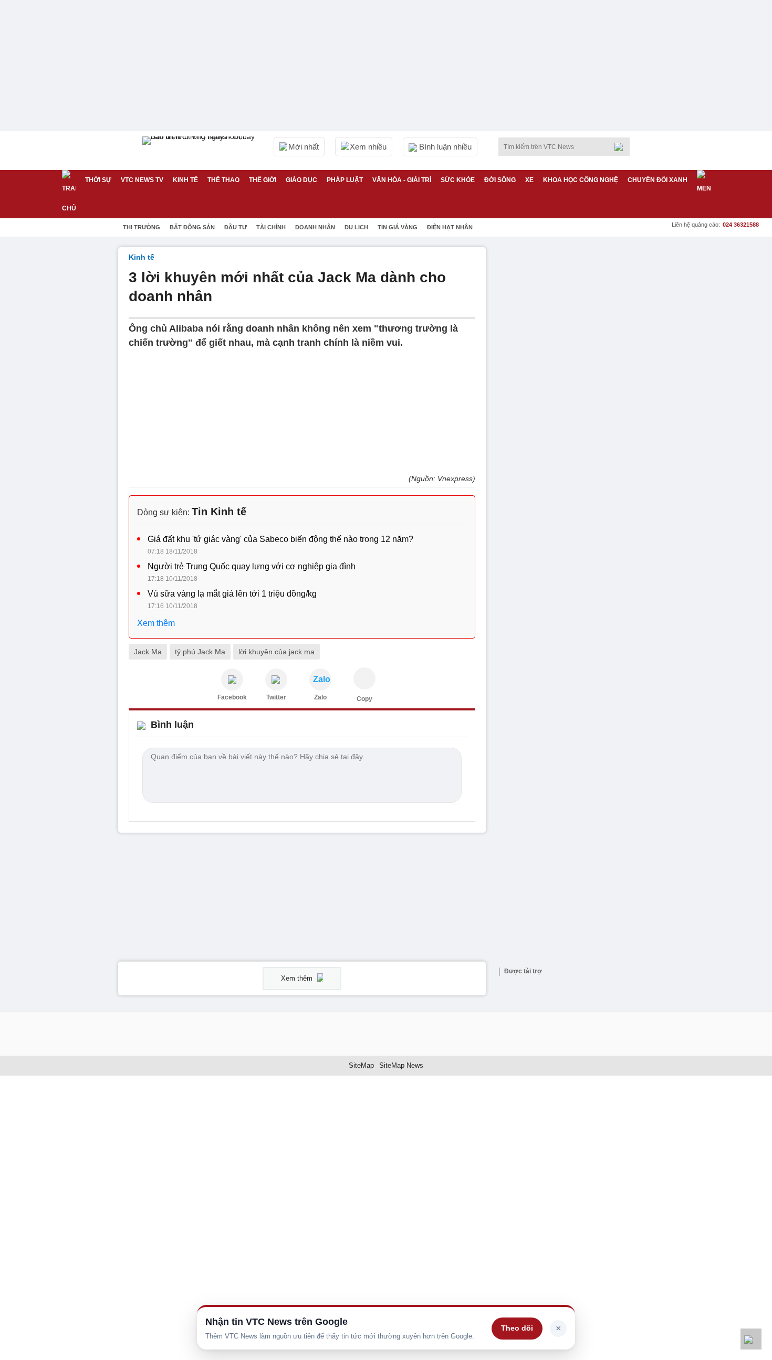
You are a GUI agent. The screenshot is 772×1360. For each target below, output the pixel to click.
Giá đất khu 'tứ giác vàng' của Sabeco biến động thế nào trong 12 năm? (280, 539)
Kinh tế (185, 180)
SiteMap (361, 1065)
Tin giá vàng (398, 227)
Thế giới (262, 180)
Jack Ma (148, 651)
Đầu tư (235, 227)
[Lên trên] (750, 1339)
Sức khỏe (458, 180)
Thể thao (223, 180)
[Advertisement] (575, 404)
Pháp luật (345, 180)
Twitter (276, 697)
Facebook (232, 697)
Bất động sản (192, 227)
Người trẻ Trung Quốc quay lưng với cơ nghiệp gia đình (252, 566)
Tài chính (271, 227)
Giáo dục (301, 180)
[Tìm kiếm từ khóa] (622, 147)
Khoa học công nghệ (580, 180)
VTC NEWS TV (142, 180)
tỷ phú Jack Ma (200, 651)
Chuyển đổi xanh (657, 180)
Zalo (320, 697)
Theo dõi (517, 1328)
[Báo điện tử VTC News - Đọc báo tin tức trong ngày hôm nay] (200, 150)
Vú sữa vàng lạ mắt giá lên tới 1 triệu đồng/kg (232, 593)
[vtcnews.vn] (232, 679)
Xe (529, 180)
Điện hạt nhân (450, 227)
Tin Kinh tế (219, 511)
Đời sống (500, 180)
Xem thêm (156, 623)
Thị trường (141, 227)
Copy (364, 699)
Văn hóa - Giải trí (401, 180)
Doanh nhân (315, 227)
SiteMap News (401, 1065)
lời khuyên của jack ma (276, 651)
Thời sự (98, 180)
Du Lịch (356, 227)
